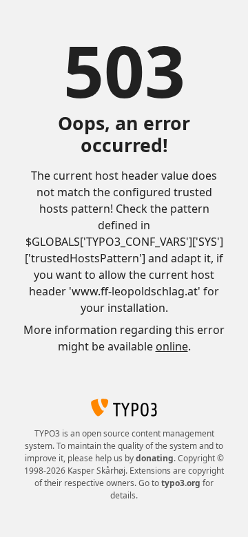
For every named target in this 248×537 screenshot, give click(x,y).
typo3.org (180, 483)
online (172, 346)
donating (155, 458)
